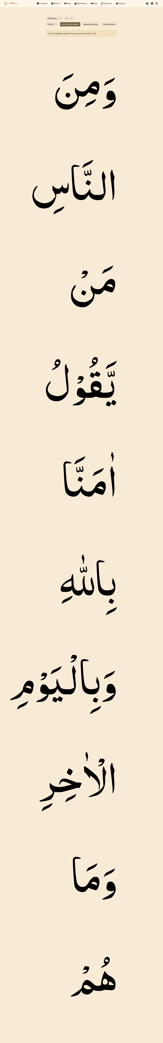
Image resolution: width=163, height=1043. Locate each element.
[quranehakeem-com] (10, 3)
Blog (95, 3)
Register (121, 3)
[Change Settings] (152, 3)
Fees (69, 3)
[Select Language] (147, 3)
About (56, 3)
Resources (107, 3)
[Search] (156, 3)
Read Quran (82, 3)
